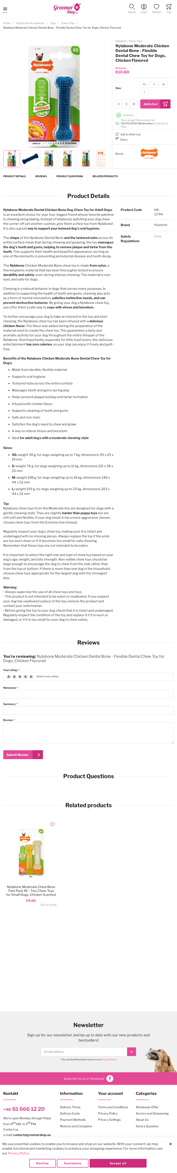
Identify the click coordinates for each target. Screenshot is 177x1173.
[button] (132, 9)
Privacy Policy (109, 1059)
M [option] (163, 84)
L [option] (144, 92)
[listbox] (155, 88)
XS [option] (144, 84)
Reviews (41, 176)
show (157, 236)
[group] (143, 88)
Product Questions (69, 176)
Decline (42, 1163)
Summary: (9, 704)
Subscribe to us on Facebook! (84, 1078)
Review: (8, 720)
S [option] (154, 84)
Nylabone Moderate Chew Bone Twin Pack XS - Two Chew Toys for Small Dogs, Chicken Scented (31, 891)
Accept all (118, 1163)
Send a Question (147, 1126)
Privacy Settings (109, 1119)
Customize (73, 1163)
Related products (105, 176)
